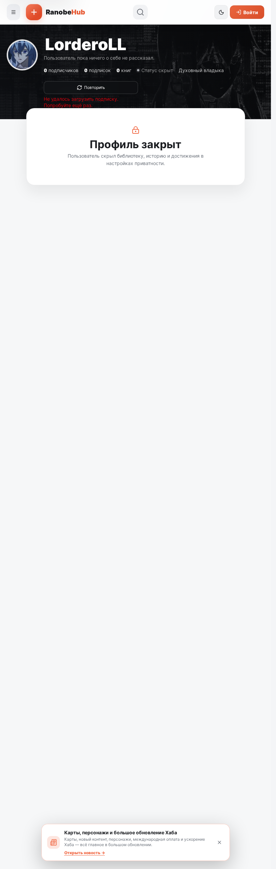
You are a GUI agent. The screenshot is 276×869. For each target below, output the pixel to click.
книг (123, 70)
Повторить (94, 87)
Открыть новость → (84, 852)
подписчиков (61, 70)
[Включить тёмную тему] (221, 12)
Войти (250, 12)
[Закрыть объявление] (219, 842)
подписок (97, 70)
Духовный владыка (201, 70)
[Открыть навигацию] (13, 12)
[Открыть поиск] (140, 12)
